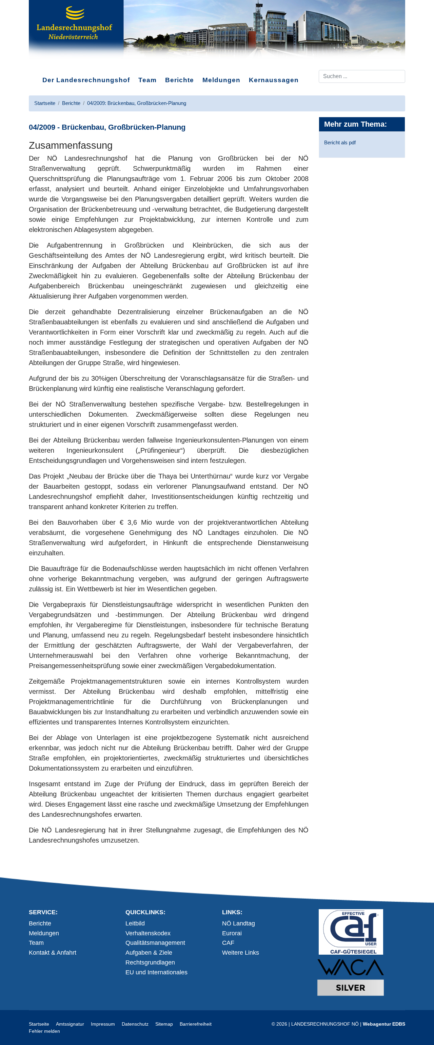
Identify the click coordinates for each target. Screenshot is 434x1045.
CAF (228, 942)
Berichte (179, 80)
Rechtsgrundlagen (150, 962)
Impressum (103, 1024)
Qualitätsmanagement (155, 942)
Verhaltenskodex (148, 933)
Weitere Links (240, 952)
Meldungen (221, 80)
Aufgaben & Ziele (148, 952)
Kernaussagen (274, 80)
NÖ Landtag (238, 923)
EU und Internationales (156, 972)
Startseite (39, 1024)
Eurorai (232, 933)
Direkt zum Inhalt (54, 64)
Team (147, 80)
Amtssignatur (70, 1024)
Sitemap (164, 1024)
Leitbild (135, 923)
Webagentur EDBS (384, 1024)
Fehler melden (44, 1031)
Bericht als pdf (340, 142)
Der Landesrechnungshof (86, 80)
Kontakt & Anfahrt (52, 952)
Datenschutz (135, 1024)
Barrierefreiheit (196, 1024)
